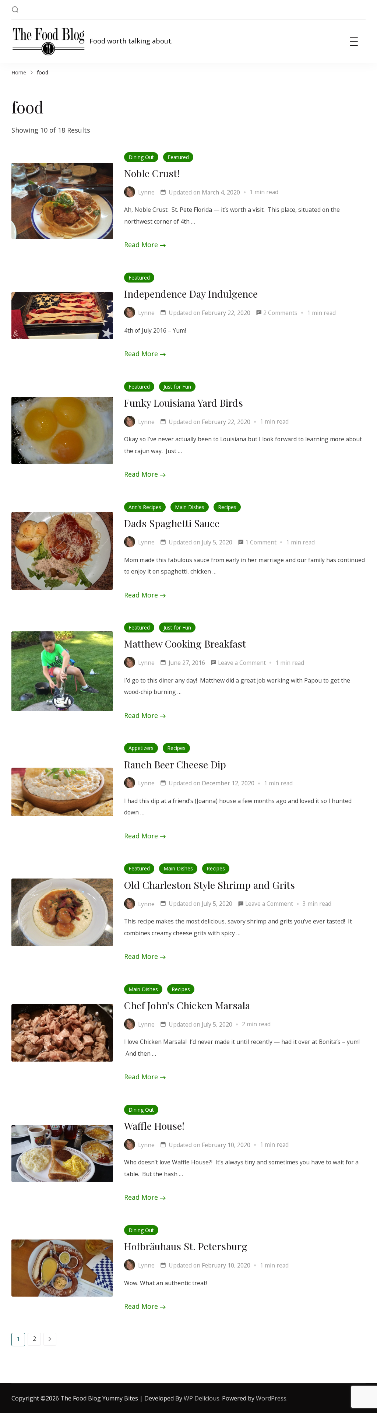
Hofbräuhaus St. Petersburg (185, 1246)
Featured (178, 157)
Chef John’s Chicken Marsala (187, 1005)
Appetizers (141, 747)
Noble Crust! (152, 173)
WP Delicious (201, 1398)
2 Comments (280, 313)
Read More (141, 244)
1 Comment (260, 543)
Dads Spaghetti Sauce (171, 523)
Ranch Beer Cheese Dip (175, 764)
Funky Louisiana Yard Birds (183, 402)
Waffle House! (154, 1125)
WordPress (271, 1398)
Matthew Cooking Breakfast (185, 643)
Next (49, 1339)
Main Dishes (189, 507)
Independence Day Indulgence (191, 293)
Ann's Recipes (144, 507)
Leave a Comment (242, 663)
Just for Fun (177, 386)
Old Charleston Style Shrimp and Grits (209, 884)
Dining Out (141, 157)
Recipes (227, 507)
